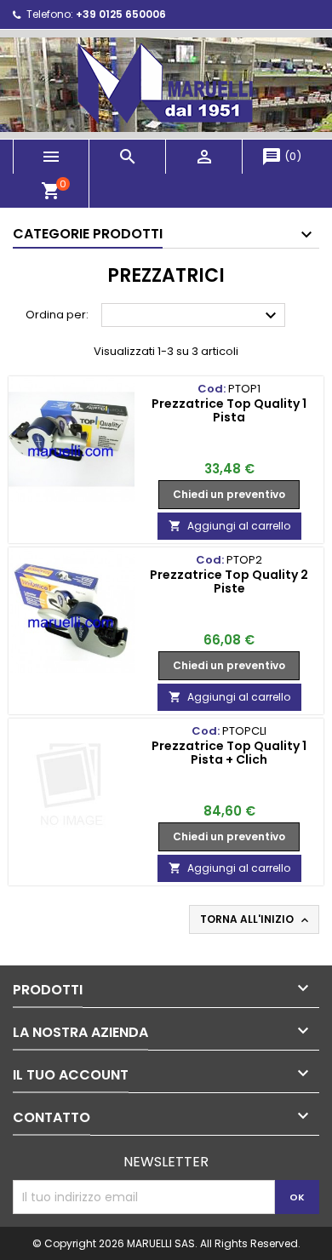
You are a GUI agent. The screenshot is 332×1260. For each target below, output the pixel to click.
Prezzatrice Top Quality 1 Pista (229, 410)
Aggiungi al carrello (229, 525)
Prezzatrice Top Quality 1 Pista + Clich (229, 752)
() (281, 156)
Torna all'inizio (256, 919)
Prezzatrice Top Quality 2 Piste (229, 581)
